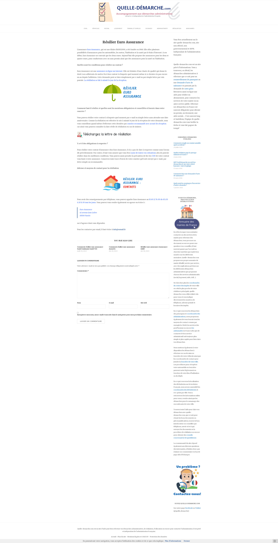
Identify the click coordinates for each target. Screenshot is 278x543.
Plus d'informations (173, 541)
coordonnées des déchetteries (185, 390)
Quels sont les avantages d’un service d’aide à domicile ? (187, 184)
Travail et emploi (134, 28)
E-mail (111, 303)
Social (106, 28)
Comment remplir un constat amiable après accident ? (187, 144)
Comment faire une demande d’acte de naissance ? (187, 175)
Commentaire (83, 271)
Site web (144, 303)
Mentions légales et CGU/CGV (137, 537)
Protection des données (158, 537)
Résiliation (177, 28)
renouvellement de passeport (186, 80)
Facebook (189, 508)
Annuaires (190, 28)
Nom (79, 303)
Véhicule (95, 28)
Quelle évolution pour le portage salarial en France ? (185, 154)
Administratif (162, 28)
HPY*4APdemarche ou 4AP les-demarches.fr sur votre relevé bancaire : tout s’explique (185, 164)
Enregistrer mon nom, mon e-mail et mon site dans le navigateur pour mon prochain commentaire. (114, 315)
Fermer (187, 541)
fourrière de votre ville (189, 362)
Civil (85, 28)
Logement (118, 28)
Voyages (149, 28)
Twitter (198, 508)
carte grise (188, 89)
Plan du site (122, 537)
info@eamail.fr (119, 229)
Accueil (113, 537)
